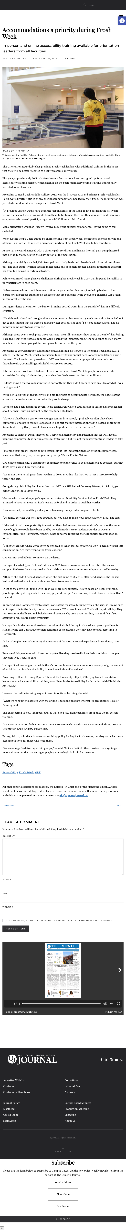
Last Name (63, 1206)
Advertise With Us (13, 1080)
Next (119, 805)
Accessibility (10, 772)
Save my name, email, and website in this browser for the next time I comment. (60, 921)
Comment (8, 836)
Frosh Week (26, 772)
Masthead (9, 1109)
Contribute (9, 1086)
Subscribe (70, 1115)
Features (70, 58)
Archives (70, 1092)
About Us (70, 1120)
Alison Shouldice (14, 58)
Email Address (63, 1182)
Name (6, 880)
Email (7, 893)
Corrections (71, 1080)
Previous (9, 805)
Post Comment (15, 929)
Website (7, 907)
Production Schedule (77, 1109)
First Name (63, 1194)
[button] (122, 20)
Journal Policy (11, 1103)
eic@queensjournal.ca (74, 795)
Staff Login (9, 1120)
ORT (38, 772)
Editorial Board (73, 1086)
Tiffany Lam (24, 151)
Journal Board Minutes (78, 1103)
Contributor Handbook (16, 1092)
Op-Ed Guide (10, 1115)
